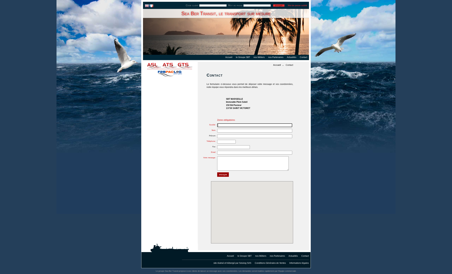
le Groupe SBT (243, 57)
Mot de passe (235, 5)
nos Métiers (259, 57)
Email (213, 152)
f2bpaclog (169, 72)
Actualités (291, 57)
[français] (151, 6)
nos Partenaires (275, 57)
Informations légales (299, 263)
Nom (213, 130)
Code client (192, 5)
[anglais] (147, 6)
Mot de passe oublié (297, 5)
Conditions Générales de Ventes (270, 263)
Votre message (209, 158)
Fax (213, 147)
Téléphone (211, 141)
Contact (303, 57)
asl (152, 65)
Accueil (228, 57)
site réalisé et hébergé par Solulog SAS (232, 263)
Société (212, 125)
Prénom (212, 136)
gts (187, 65)
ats (169, 65)
